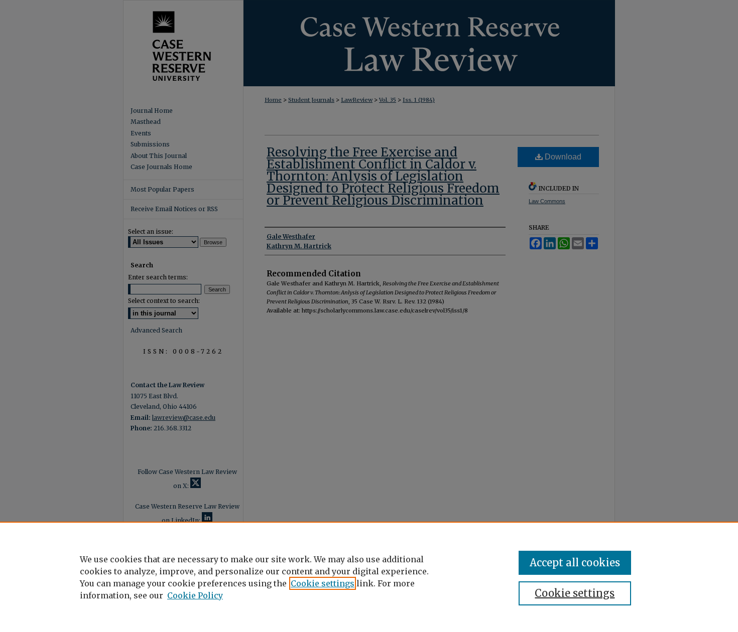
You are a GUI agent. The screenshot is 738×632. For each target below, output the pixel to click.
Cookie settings (322, 583)
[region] (369, 577)
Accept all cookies (575, 562)
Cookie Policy (195, 595)
